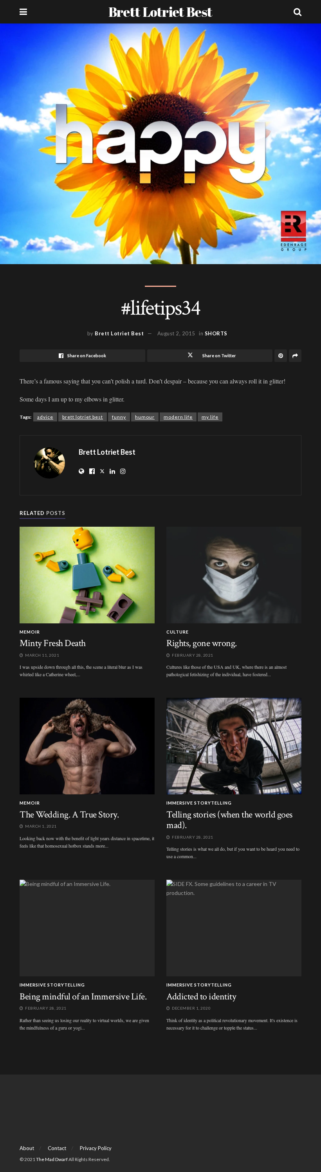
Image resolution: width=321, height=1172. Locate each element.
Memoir (30, 632)
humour (145, 417)
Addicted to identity (201, 996)
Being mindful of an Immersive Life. (83, 996)
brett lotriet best (82, 417)
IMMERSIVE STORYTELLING (199, 803)
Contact (57, 1148)
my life (210, 417)
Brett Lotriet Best (160, 11)
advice (45, 417)
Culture (177, 632)
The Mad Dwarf (52, 1159)
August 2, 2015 (176, 333)
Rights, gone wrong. (201, 643)
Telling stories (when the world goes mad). (229, 820)
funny (119, 417)
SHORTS (216, 333)
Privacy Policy (96, 1148)
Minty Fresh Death (53, 643)
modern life (178, 417)
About (27, 1148)
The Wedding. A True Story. (69, 814)
